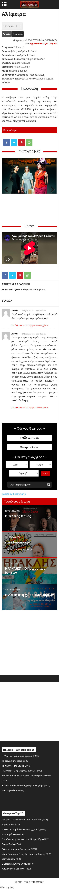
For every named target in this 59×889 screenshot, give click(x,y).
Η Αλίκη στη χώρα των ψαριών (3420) (20, 755)
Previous (7, 190)
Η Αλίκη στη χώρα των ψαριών (29, 595)
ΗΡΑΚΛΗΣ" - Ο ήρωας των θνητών (25, 570)
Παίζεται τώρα (29, 437)
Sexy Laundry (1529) (11, 858)
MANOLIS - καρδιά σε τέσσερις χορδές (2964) (24, 829)
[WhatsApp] (29, 142)
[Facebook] (6, 142)
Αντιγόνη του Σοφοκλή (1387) (16, 868)
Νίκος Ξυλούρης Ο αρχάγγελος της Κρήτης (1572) (26, 853)
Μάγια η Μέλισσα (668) (13, 790)
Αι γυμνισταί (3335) (11, 824)
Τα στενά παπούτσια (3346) (15, 760)
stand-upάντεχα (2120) (13, 834)
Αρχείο (7, 33)
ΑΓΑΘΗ (15, 333)
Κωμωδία (18, 33)
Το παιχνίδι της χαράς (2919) (16, 765)
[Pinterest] (21, 142)
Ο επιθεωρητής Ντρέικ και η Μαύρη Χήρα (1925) (25, 839)
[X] (14, 142)
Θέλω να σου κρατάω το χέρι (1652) (19, 849)
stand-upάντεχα (17, 542)
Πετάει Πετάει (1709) (11, 844)
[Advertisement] (29, 641)
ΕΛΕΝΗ (15, 310)
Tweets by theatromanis (14, 493)
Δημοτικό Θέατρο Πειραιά (43, 43)
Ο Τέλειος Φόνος (18, 516)
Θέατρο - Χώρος (29, 447)
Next (51, 190)
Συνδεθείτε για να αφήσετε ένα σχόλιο (29, 325)
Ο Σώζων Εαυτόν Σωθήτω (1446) (18, 863)
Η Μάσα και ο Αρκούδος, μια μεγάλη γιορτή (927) (26, 785)
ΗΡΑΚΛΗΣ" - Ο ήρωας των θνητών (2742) (22, 770)
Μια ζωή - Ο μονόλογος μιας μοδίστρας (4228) (25, 819)
